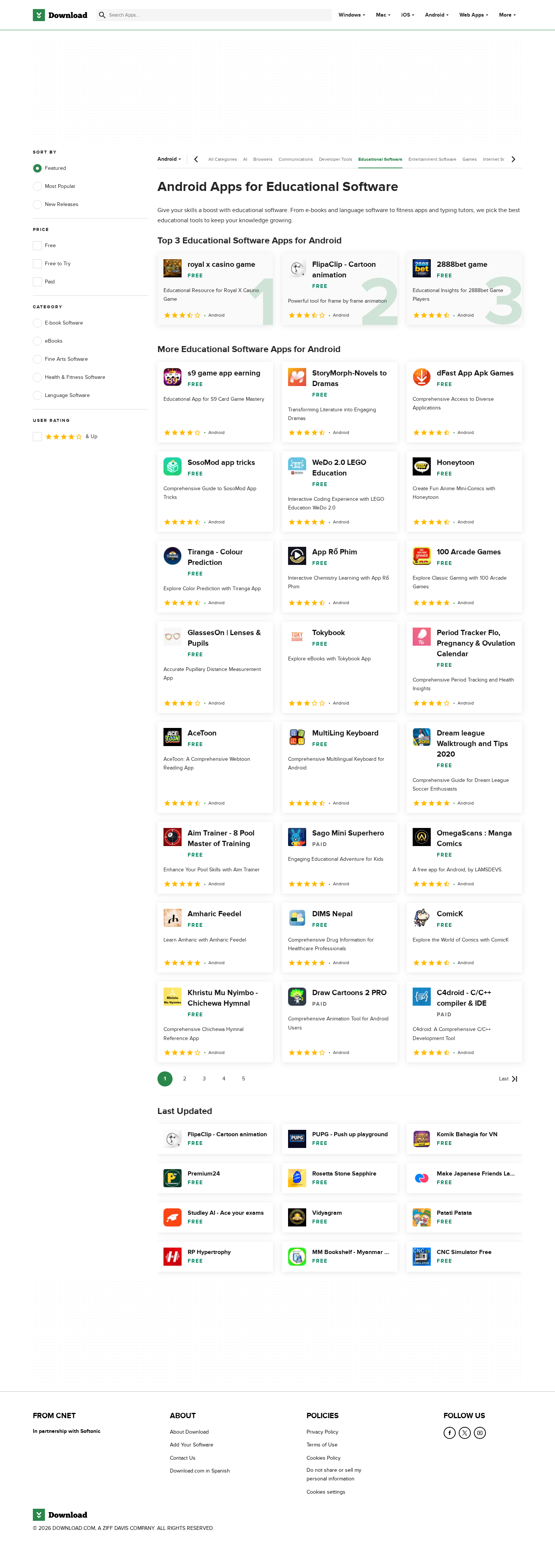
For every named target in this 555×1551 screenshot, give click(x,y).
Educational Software (380, 159)
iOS (405, 15)
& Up (91, 436)
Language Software (67, 395)
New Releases (62, 204)
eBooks (54, 341)
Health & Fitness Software (75, 377)
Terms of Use (322, 1445)
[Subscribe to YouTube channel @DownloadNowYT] (480, 1433)
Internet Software (500, 159)
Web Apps (471, 15)
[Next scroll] (513, 159)
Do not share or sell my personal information (334, 1474)
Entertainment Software (432, 159)
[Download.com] (60, 15)
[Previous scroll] (196, 159)
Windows (350, 15)
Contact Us (183, 1458)
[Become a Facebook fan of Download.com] (450, 1433)
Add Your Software (191, 1445)
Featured (55, 168)
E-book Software (64, 323)
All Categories (222, 159)
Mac (381, 15)
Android (434, 15)
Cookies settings (326, 1492)
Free (50, 245)
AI (245, 159)
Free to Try (58, 263)
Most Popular (60, 186)
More (505, 15)
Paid (50, 282)
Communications (296, 159)
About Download (189, 1432)
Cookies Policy (324, 1458)
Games (469, 159)
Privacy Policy (322, 1432)
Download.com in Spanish (200, 1471)
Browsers (263, 159)
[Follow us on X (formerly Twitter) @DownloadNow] (465, 1433)
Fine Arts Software (66, 359)
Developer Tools (335, 159)
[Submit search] (102, 15)
